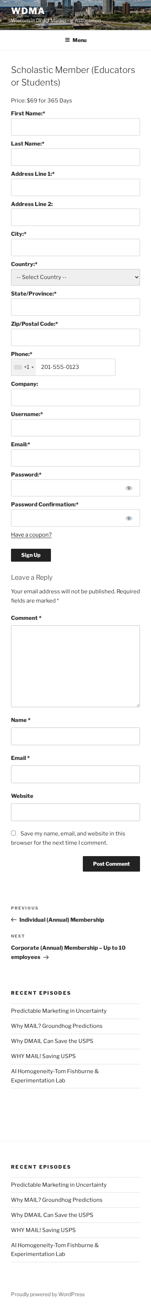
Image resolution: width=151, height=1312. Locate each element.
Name (20, 720)
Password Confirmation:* (44, 504)
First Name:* (28, 113)
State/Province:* (33, 293)
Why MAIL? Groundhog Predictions (57, 1026)
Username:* (27, 414)
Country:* (24, 264)
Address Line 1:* (33, 174)
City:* (18, 234)
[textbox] (63, 367)
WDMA (28, 11)
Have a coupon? (31, 534)
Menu (79, 40)
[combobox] (23, 367)
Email (20, 758)
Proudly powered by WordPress (48, 1294)
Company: (24, 384)
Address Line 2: (32, 204)
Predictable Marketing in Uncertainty (59, 1011)
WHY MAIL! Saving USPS (43, 1056)
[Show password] (129, 488)
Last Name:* (27, 143)
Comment (26, 618)
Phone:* (21, 354)
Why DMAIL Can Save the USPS (52, 1041)
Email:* (20, 444)
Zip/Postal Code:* (34, 324)
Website (22, 796)
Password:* (26, 474)
